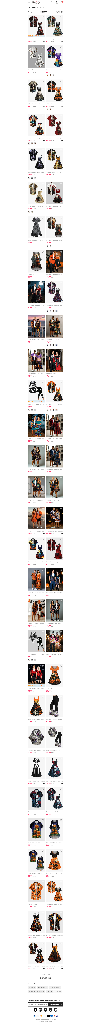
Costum (49, 991)
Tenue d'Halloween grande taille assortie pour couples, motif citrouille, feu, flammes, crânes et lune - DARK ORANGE (54, 500)
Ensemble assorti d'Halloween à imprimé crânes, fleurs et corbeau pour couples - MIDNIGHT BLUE (54, 812)
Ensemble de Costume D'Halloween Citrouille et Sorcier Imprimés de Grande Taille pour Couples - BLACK (54, 592)
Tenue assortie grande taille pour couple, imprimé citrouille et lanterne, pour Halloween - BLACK (36, 339)
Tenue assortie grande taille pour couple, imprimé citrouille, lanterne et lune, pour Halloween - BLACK (54, 469)
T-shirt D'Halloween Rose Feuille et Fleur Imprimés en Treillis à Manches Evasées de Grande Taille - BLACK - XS (36, 750)
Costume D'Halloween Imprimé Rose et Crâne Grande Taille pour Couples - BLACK (36, 305)
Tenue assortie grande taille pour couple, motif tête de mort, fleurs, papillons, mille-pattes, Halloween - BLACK (36, 39)
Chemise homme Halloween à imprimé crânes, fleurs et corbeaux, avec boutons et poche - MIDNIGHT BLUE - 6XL (36, 812)
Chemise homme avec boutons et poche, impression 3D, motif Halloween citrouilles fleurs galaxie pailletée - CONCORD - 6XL (36, 842)
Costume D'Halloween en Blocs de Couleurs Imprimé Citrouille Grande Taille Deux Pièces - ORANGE (54, 274)
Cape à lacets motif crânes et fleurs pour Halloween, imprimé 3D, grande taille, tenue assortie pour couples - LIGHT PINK (54, 654)
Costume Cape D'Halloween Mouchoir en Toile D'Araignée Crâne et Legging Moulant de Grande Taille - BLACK (36, 654)
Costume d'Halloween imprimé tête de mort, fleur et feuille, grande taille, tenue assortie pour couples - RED (54, 138)
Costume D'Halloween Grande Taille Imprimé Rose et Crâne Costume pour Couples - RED (54, 206)
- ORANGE (49, 104)
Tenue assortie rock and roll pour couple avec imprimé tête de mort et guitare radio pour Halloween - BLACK (54, 623)
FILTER (58, 12)
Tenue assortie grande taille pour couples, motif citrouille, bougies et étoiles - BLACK (36, 469)
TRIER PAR (43, 12)
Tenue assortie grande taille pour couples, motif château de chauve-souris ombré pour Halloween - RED (36, 688)
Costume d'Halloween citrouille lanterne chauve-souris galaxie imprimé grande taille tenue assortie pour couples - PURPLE (36, 373)
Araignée (32, 987)
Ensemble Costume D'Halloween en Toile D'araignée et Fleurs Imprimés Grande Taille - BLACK (54, 750)
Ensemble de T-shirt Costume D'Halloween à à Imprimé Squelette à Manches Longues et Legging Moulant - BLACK (36, 404)
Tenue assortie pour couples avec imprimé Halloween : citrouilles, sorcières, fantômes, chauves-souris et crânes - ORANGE (54, 904)
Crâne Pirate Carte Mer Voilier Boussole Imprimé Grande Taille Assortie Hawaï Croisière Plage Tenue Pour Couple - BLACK (36, 104)
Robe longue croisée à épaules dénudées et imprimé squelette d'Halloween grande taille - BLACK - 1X (36, 781)
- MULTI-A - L (32, 274)
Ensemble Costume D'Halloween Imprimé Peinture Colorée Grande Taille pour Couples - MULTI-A (54, 373)
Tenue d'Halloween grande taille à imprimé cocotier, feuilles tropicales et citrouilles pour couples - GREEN (36, 438)
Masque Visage (55, 987)
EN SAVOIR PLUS (45, 978)
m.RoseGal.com (37, 2)
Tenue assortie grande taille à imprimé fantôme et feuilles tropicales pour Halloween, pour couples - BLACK (54, 305)
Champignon (42, 987)
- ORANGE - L (50, 688)
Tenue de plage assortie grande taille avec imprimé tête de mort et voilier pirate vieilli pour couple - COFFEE (36, 206)
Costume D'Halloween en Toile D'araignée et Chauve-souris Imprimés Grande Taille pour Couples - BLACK (54, 240)
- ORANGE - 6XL (32, 904)
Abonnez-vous (56, 1004)
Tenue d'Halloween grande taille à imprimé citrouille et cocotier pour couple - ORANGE (36, 531)
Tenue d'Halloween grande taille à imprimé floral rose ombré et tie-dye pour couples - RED (54, 562)
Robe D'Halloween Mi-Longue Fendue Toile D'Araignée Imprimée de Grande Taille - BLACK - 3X (36, 240)
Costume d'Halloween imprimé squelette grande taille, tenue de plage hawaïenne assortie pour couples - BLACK (36, 172)
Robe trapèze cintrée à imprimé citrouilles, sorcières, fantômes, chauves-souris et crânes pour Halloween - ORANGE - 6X (54, 873)
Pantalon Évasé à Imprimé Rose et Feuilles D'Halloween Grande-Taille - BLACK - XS (54, 719)
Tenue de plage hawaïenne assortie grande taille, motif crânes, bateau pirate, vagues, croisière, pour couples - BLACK (54, 39)
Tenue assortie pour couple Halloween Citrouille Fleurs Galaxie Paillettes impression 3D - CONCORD (36, 873)
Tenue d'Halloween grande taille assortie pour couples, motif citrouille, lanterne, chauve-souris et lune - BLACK (36, 500)
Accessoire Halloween (36, 991)
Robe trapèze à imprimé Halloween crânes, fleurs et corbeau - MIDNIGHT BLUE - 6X (54, 781)
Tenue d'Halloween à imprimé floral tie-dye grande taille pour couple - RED (54, 438)
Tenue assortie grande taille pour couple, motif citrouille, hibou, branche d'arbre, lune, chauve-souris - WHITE (54, 531)
